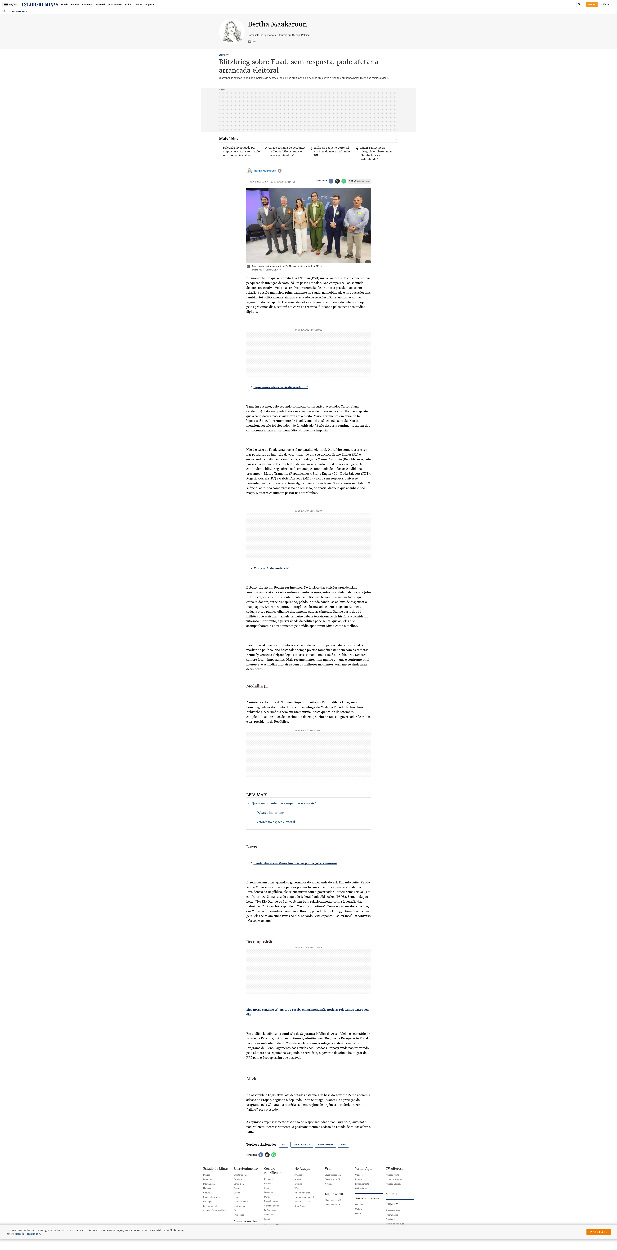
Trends (237, 1197)
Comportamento (241, 1201)
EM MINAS (223, 55)
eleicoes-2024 (302, 1144)
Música (237, 1192)
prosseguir (598, 1232)
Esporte (358, 1179)
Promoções (239, 1214)
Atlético (298, 1179)
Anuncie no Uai (245, 1221)
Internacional (115, 4)
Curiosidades (361, 1188)
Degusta (149, 4)
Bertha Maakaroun (19, 11)
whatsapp (343, 181)
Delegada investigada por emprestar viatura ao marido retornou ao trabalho (241, 151)
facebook (331, 181)
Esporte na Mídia (302, 1201)
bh (283, 1144)
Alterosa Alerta (392, 1174)
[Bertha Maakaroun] (249, 171)
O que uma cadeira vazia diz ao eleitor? (281, 387)
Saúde (128, 4)
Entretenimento (240, 1174)
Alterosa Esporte (393, 1183)
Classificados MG (333, 1174)
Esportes (268, 1219)
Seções (13, 4)
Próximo (396, 139)
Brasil (266, 1188)
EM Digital (207, 1201)
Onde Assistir (301, 1206)
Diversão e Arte (271, 1201)
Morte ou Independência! (271, 568)
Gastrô (358, 1213)
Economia (87, 4)
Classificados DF (332, 1179)
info (280, 171)
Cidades (359, 1174)
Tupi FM (392, 1204)
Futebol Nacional (302, 1192)
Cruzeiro (298, 1183)
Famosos (238, 1179)
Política (75, 4)
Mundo (267, 1196)
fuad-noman (325, 1144)
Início (4, 11)
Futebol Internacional (304, 1197)
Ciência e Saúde (271, 1205)
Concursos (269, 1214)
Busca (579, 4)
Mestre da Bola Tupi (395, 1223)
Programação (392, 1214)
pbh (343, 1144)
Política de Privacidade (25, 1234)
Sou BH (391, 1194)
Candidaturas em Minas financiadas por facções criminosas (295, 863)
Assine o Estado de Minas (215, 1210)
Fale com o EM (210, 1206)
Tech (236, 1210)
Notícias (328, 1183)
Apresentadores (393, 1210)
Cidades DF (269, 1179)
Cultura (138, 4)
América (298, 1174)
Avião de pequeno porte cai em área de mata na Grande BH (332, 151)
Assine (591, 4)
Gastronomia (239, 1206)
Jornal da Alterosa (394, 1179)
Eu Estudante (270, 1210)
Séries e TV (239, 1183)
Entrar (606, 4)
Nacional (100, 4)
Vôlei (297, 1188)
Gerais (64, 4)
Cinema (237, 1188)
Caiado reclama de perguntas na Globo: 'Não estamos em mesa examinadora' (287, 151)
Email (254, 41)
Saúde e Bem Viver (211, 1197)
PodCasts (390, 1219)
